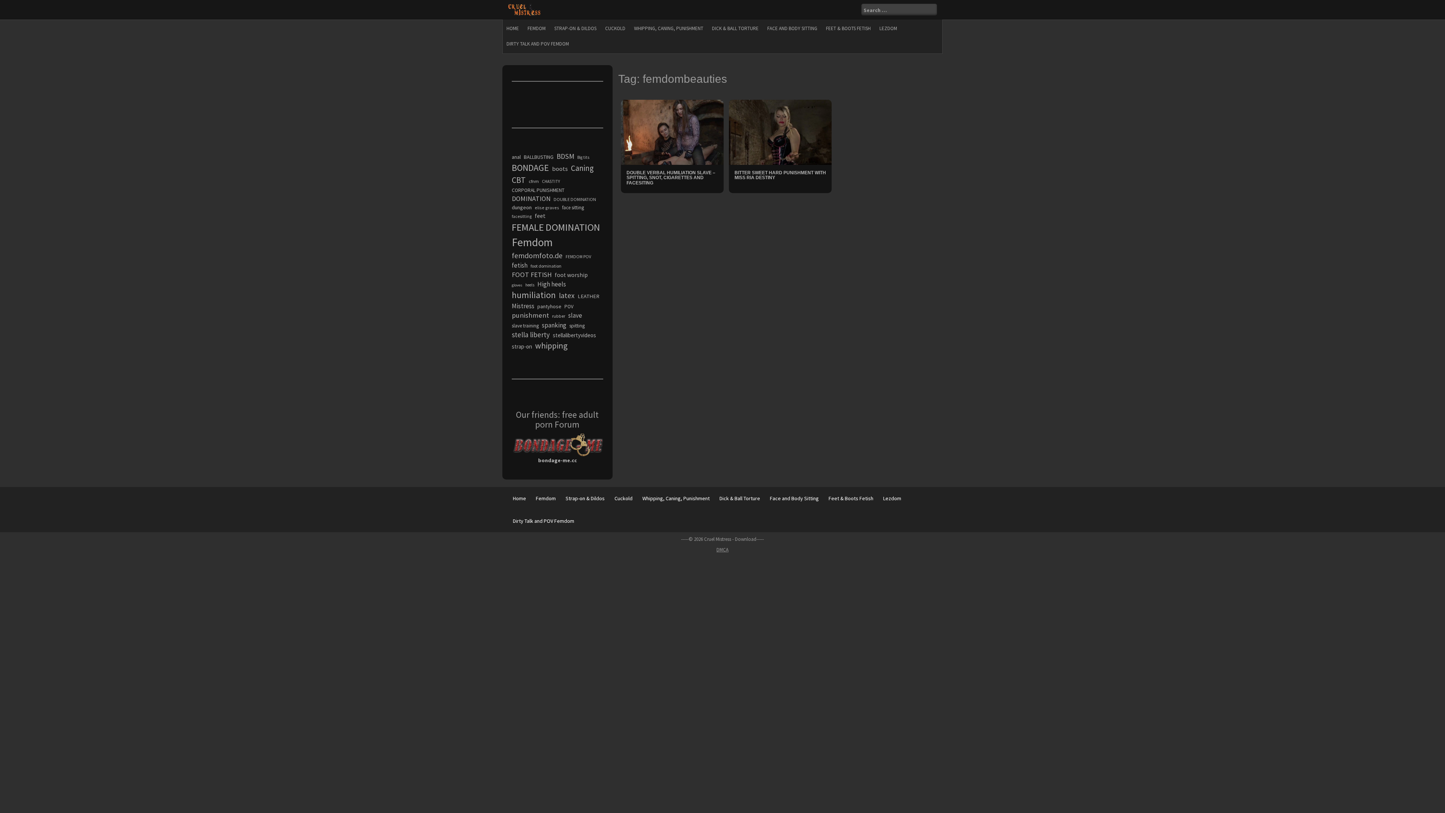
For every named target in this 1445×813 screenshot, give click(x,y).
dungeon (522, 207)
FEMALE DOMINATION (556, 227)
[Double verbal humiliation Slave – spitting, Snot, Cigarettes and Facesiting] (672, 131)
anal (516, 157)
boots (560, 168)
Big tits (583, 157)
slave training (525, 326)
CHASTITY (551, 181)
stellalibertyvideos (574, 335)
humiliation (534, 294)
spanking (554, 325)
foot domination (546, 266)
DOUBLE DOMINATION (575, 199)
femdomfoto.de (537, 255)
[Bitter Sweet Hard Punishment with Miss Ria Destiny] (780, 131)
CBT (519, 180)
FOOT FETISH (532, 274)
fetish (520, 265)
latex (567, 295)
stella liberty (531, 334)
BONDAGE (530, 168)
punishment (530, 315)
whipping (551, 345)
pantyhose (549, 306)
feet (540, 215)
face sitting (573, 207)
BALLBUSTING (539, 157)
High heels (551, 284)
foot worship (571, 275)
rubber (558, 316)
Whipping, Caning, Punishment (668, 28)
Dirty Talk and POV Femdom (538, 44)
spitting (577, 326)
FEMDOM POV (578, 256)
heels (529, 285)
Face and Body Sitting (792, 28)
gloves (517, 285)
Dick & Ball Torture (735, 28)
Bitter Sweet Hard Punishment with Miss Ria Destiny (780, 175)
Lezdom (888, 28)
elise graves (547, 207)
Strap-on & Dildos (575, 28)
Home (513, 28)
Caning (582, 168)
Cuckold (615, 28)
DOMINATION (531, 198)
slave (575, 315)
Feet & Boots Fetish (848, 28)
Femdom (537, 28)
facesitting (522, 216)
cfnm (534, 181)
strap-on (522, 346)
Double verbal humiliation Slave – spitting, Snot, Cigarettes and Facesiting (671, 177)
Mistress (523, 306)
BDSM (565, 156)
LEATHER (588, 296)
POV (568, 306)
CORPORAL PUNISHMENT (538, 190)
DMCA (722, 550)
